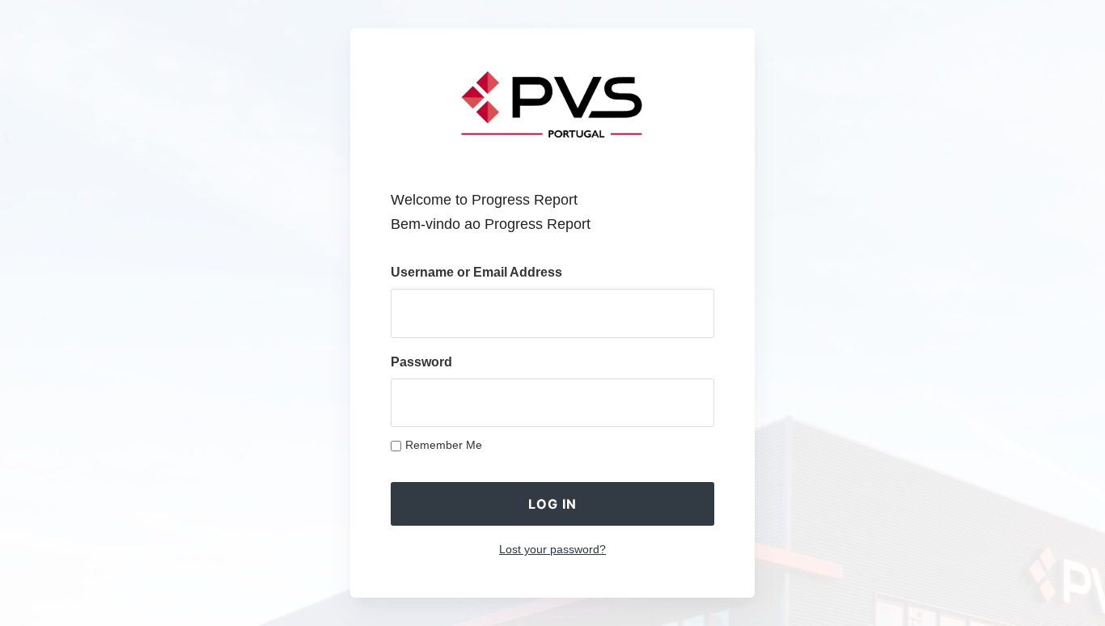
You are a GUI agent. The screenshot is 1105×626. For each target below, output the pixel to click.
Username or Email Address (476, 272)
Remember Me (443, 444)
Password (421, 362)
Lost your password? (552, 549)
